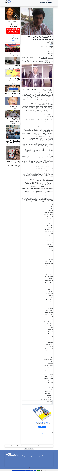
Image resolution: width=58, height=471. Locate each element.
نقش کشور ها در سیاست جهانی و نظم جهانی (13, 66)
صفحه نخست (51, 7)
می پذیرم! (38, 470)
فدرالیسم (19, 5)
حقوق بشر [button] (45, 5)
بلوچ (21, 446)
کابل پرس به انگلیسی (40, 456)
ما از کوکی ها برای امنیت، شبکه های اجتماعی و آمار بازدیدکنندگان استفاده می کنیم (23, 470)
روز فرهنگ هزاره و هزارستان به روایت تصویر (12, 94)
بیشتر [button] (16, 5)
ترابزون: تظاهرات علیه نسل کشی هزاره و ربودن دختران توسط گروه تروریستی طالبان (13, 163)
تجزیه (21, 5)
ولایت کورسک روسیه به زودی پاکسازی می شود (14, 53)
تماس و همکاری (23, 456)
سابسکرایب (13, 40)
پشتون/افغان (17, 446)
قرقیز (27, 446)
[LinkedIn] (50, 44)
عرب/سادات (13, 446)
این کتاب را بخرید (42, 426)
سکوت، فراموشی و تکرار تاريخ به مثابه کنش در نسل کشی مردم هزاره (13, 119)
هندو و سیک (31, 446)
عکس (27, 5)
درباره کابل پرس (23, 455)
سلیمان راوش (50, 41)
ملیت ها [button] (41, 5)
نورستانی (24, 446)
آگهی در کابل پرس (40, 455)
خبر (35, 5)
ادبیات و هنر (32, 5)
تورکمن (34, 446)
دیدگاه (29, 5)
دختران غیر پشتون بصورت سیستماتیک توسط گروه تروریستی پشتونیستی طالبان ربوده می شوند (13, 141)
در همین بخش (12, 43)
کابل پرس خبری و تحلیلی (10, 96)
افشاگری (37, 5)
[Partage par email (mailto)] (52, 44)
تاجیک (40, 446)
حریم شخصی (31, 455)
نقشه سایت (49, 456)
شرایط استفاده (31, 456)
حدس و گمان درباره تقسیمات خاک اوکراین (13, 78)
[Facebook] (51, 44)
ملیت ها (45, 446)
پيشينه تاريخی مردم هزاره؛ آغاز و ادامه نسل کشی (13, 106)
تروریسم (24, 5)
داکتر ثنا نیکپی (11, 55)
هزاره (43, 446)
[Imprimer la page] (49, 44)
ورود (49, 455)
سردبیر (48, 5)
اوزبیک (37, 446)
